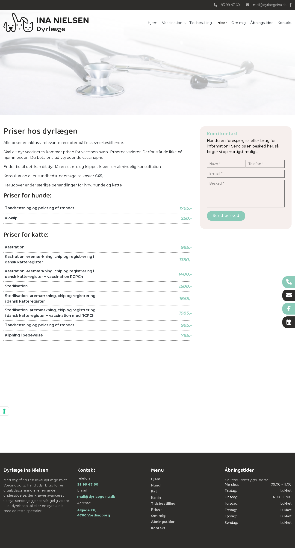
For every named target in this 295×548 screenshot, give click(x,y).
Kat (154, 491)
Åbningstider (163, 521)
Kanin (156, 497)
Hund (155, 485)
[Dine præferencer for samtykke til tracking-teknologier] (4, 411)
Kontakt (158, 528)
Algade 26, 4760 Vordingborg (93, 512)
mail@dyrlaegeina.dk (269, 5)
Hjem (155, 479)
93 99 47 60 (230, 5)
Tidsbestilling (163, 503)
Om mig (158, 515)
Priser (156, 509)
